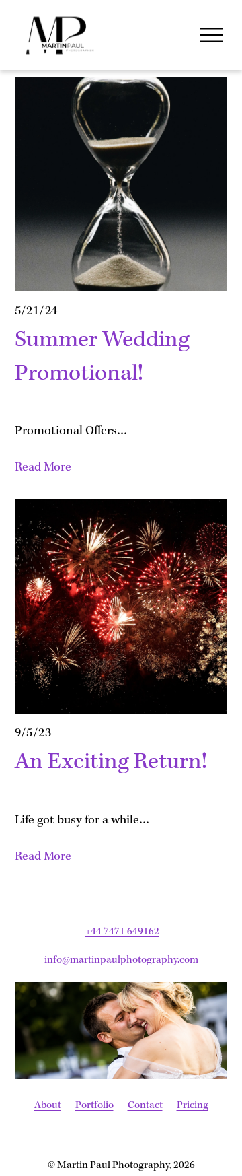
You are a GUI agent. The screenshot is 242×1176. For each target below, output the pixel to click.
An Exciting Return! (111, 762)
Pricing (192, 1105)
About (47, 1105)
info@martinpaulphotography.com (121, 960)
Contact (145, 1105)
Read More (43, 467)
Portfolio (94, 1105)
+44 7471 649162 (122, 931)
